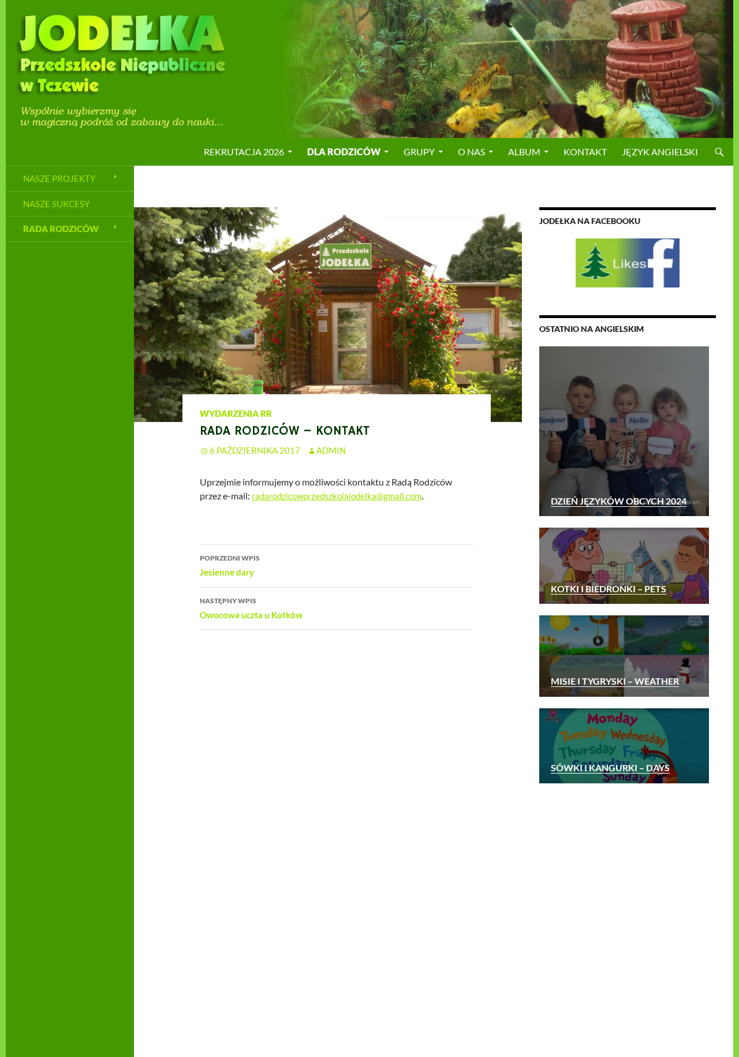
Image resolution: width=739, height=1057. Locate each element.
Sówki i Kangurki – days (610, 767)
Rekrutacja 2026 (244, 151)
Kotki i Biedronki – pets (608, 588)
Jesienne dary (230, 565)
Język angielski (660, 151)
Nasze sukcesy (56, 204)
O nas (471, 151)
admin (331, 450)
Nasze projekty (59, 178)
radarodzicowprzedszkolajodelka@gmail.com (336, 496)
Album (524, 151)
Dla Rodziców (343, 151)
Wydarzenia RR (236, 413)
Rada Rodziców (61, 228)
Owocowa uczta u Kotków (251, 608)
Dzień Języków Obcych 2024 (618, 500)
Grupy (419, 151)
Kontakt (585, 151)
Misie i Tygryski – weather (615, 680)
